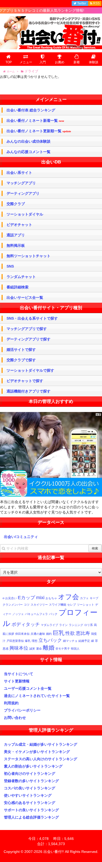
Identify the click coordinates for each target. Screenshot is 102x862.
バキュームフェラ (36, 614)
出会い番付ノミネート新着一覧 (35, 121)
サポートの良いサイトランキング (31, 810)
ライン (63, 624)
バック (53, 614)
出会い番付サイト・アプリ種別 (51, 307)
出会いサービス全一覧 (25, 297)
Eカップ (26, 597)
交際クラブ (16, 204)
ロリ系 (88, 624)
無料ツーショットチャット (28, 256)
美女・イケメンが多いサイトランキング (37, 752)
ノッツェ (18, 614)
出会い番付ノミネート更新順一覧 (39, 131)
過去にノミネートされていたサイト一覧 (37, 696)
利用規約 (11, 703)
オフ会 (68, 597)
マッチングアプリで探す (27, 329)
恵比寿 (83, 633)
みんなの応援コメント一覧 (28, 152)
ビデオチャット (19, 224)
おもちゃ (51, 598)
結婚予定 (84, 640)
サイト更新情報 (17, 681)
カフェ (84, 598)
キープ (94, 598)
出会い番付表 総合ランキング (31, 110)
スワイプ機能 (57, 604)
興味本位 (18, 648)
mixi (40, 597)
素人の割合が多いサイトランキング (33, 766)
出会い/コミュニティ (21, 537)
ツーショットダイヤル (25, 214)
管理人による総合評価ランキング (31, 817)
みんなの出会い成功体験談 (28, 141)
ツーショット (85, 604)
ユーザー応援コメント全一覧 (28, 688)
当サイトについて (18, 674)
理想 (34, 640)
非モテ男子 (62, 648)
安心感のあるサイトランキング (29, 803)
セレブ (71, 604)
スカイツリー (39, 604)
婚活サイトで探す (21, 349)
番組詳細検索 (18, 287)
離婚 (48, 647)
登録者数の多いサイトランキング (31, 781)
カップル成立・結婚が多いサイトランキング (40, 744)
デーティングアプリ (23, 193)
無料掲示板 (16, 245)
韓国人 (75, 648)
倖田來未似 (22, 633)
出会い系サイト (19, 172)
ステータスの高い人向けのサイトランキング (40, 759)
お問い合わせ (15, 717)
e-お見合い (10, 598)
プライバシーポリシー (22, 710)
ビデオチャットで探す (25, 381)
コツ (27, 604)
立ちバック (50, 640)
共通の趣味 (38, 633)
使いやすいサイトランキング (28, 795)
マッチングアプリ (21, 183)
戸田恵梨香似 (15, 640)
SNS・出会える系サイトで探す (32, 318)
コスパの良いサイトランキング (29, 788)
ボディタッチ (26, 624)
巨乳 (58, 633)
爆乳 (28, 640)
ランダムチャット (21, 276)
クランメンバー (13, 604)
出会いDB (51, 162)
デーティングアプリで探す (28, 339)
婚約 (49, 633)
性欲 (70, 633)
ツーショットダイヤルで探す (30, 370)
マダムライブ (49, 624)
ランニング (76, 624)
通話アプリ (16, 235)
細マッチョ (70, 640)
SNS (10, 266)
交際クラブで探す (21, 360)
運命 (39, 648)
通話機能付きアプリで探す (28, 391)
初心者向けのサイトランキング (29, 773)
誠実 (32, 648)
